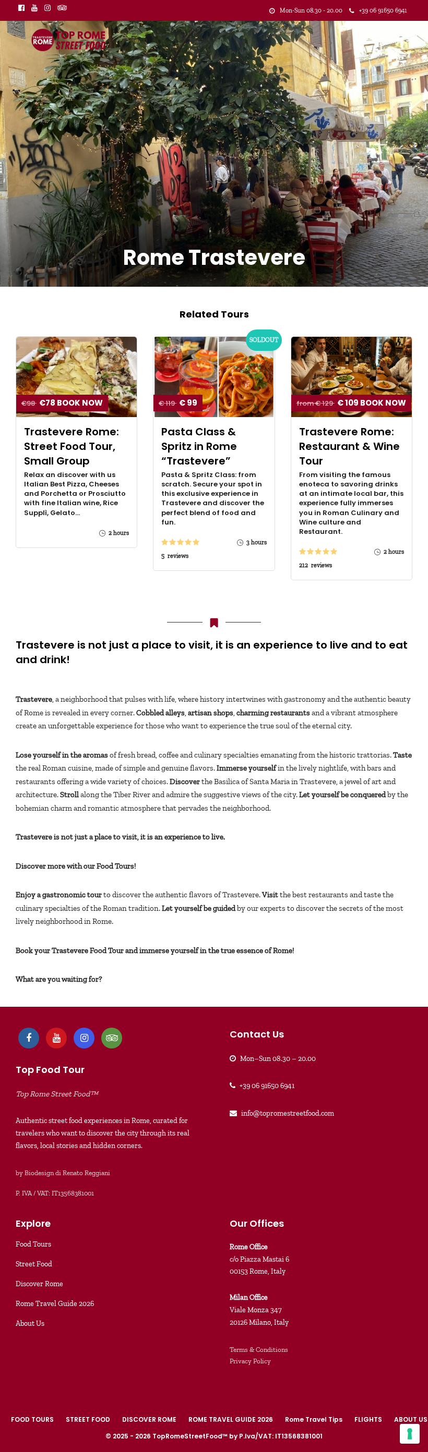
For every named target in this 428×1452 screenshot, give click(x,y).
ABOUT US (410, 1419)
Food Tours (33, 1244)
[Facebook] (28, 1038)
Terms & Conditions (259, 1349)
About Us (30, 1323)
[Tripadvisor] (62, 8)
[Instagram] (47, 8)
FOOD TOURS (32, 1419)
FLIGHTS (368, 1419)
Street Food (34, 1264)
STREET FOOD (88, 1419)
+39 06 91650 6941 (267, 1085)
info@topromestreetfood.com (287, 1113)
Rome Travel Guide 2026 (55, 1303)
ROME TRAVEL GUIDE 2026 (230, 1419)
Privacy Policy (250, 1361)
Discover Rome (39, 1283)
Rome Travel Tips (313, 1419)
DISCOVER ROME (149, 1419)
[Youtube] (34, 8)
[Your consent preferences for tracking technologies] (410, 1434)
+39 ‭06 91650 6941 (383, 10)
